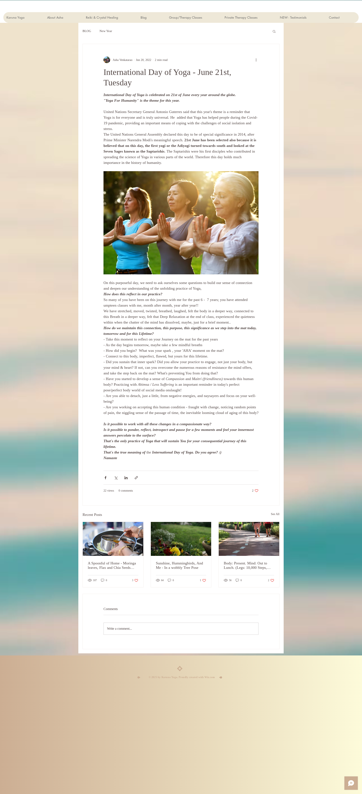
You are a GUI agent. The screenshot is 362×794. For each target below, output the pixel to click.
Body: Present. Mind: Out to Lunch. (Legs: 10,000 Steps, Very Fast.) (245, 565)
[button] (274, 31)
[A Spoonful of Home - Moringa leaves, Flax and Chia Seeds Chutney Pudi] (113, 539)
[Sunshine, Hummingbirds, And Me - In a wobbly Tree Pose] (181, 539)
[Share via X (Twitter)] (116, 478)
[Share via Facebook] (105, 478)
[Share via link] (136, 478)
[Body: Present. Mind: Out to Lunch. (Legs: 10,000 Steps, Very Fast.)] (249, 539)
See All (275, 514)
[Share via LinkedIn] (126, 478)
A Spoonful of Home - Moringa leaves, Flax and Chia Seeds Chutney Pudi (112, 565)
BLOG (87, 31)
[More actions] (256, 59)
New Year (106, 31)
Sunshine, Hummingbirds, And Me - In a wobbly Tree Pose (179, 565)
